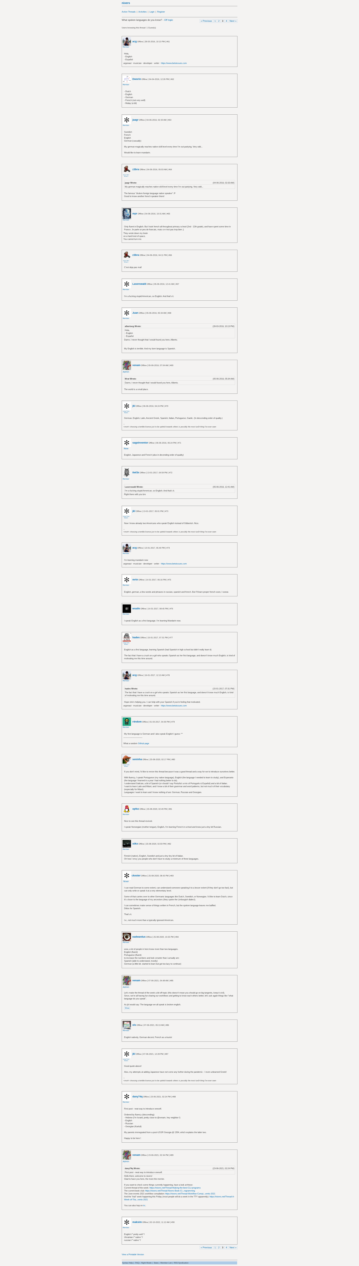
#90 (173, 1222)
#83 (172, 876)
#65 (168, 214)
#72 (170, 472)
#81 (170, 809)
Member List (166, 1263)
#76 (171, 609)
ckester (136, 875)
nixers (126, 2)
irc (144, 1205)
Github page (143, 743)
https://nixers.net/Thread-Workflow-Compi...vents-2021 (190, 1193)
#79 (173, 722)
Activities (142, 12)
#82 (169, 844)
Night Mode (146, 1263)
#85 (171, 980)
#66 (170, 255)
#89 (171, 1155)
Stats (156, 1263)
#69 (171, 365)
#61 (168, 41)
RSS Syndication (181, 1263)
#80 (173, 759)
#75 (169, 580)
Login (151, 12)
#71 (179, 443)
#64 (170, 169)
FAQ (137, 1263)
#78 (168, 675)
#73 (166, 511)
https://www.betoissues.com (174, 63)
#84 (177, 937)
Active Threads (129, 12)
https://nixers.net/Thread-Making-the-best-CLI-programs (175, 1188)
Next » (233, 21)
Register (161, 12)
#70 (166, 406)
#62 (172, 79)
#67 (177, 284)
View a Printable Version (133, 1254)
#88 (174, 1097)
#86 (167, 1025)
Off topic (168, 20)
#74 (168, 548)
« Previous (206, 21)
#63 (169, 120)
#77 (171, 637)
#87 (166, 1054)
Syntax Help (127, 1263)
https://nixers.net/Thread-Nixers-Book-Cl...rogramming (170, 1190)
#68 (169, 313)
